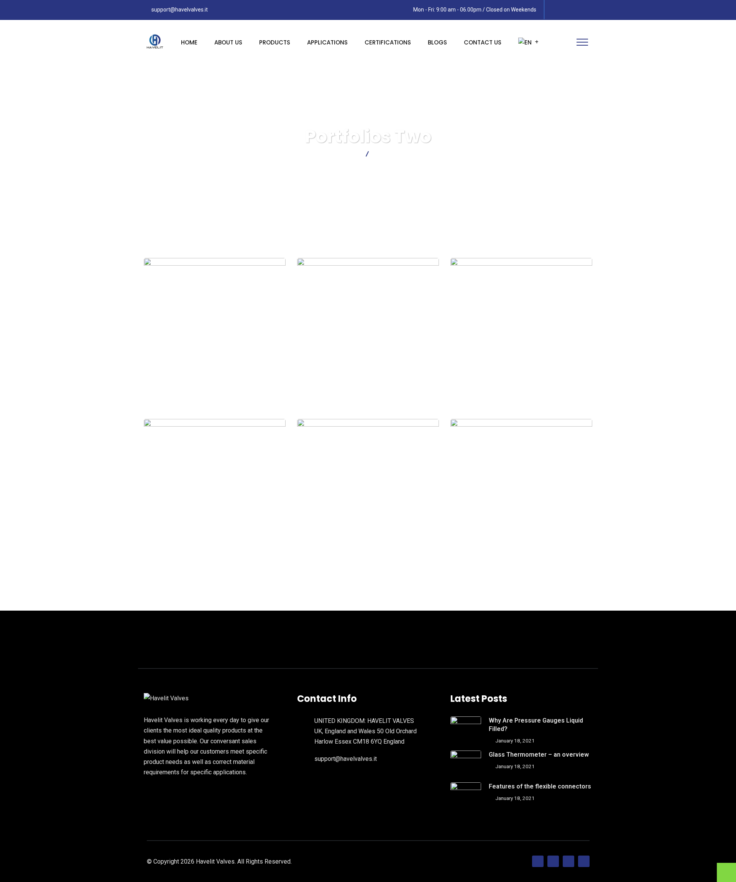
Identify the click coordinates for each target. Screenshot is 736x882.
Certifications (388, 42)
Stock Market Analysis (521, 373)
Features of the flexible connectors (540, 786)
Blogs (437, 42)
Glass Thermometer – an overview (539, 754)
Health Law (215, 387)
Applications (327, 42)
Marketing (521, 387)
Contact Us (482, 42)
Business (521, 548)
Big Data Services (521, 534)
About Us (228, 42)
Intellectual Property (215, 373)
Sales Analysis (214, 534)
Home (189, 42)
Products (274, 42)
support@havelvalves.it (179, 10)
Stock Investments (368, 534)
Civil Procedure (368, 373)
